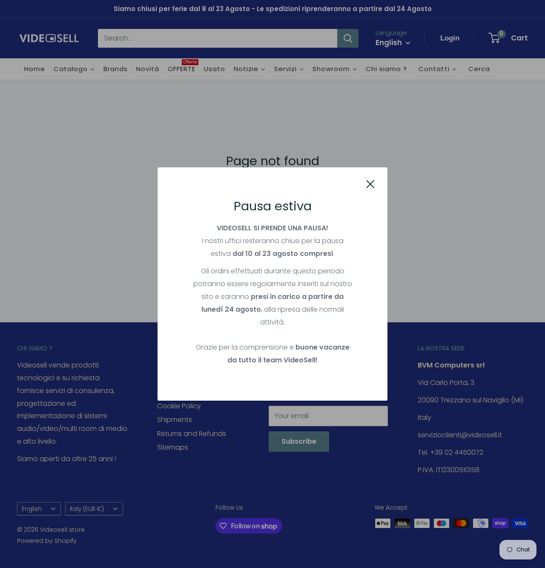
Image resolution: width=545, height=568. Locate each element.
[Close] (370, 184)
